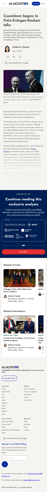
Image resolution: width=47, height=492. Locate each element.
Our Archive (28, 400)
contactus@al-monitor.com (31, 480)
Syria (3, 414)
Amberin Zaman (21, 47)
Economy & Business (30, 392)
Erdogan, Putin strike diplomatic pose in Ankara (17, 290)
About (26, 421)
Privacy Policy (6, 424)
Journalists (27, 424)
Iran (3, 394)
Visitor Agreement (7, 421)
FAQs (3, 427)
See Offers (23, 252)
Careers (26, 430)
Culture (26, 397)
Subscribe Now (9, 378)
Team (25, 427)
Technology (27, 394)
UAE (3, 397)
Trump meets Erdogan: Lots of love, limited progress (19, 339)
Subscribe (36, 4)
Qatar (3, 408)
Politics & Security (29, 389)
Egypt (3, 406)
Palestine (4, 403)
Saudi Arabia (6, 392)
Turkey (4, 389)
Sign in (43, 4)
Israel (3, 400)
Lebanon (4, 411)
